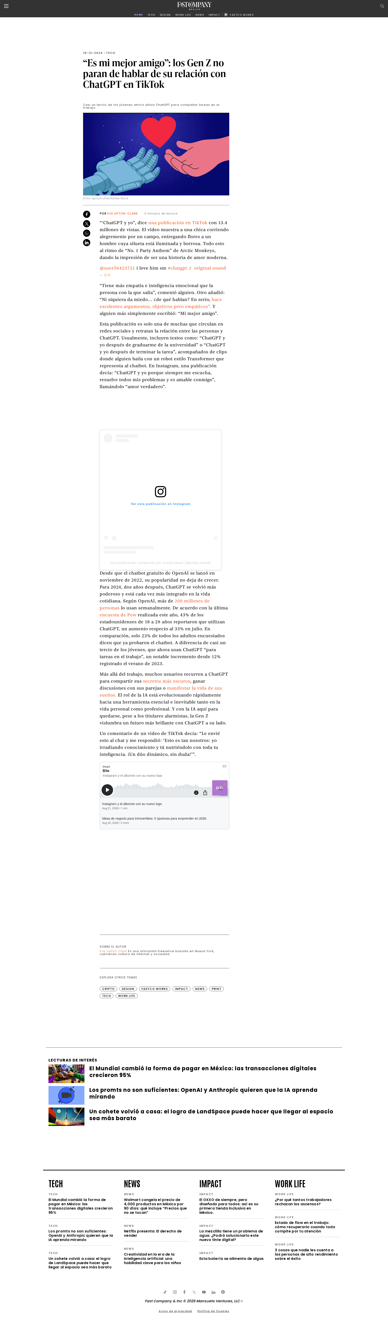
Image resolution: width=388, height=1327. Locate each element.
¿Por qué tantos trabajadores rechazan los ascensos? (303, 1202)
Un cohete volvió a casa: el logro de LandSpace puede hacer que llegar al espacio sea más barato (80, 1263)
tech (55, 1183)
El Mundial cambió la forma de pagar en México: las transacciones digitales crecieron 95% (80, 1206)
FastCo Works (154, 989)
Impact (181, 989)
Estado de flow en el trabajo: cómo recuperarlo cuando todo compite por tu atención (305, 1227)
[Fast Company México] (194, 6)
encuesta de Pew (118, 615)
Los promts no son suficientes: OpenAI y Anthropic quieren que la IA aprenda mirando (80, 1235)
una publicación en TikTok (177, 223)
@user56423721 (117, 268)
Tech (110, 53)
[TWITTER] (194, 1292)
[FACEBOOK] (184, 1292)
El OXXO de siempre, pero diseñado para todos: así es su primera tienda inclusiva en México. (228, 1206)
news (132, 1183)
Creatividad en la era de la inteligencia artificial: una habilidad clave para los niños (152, 1258)
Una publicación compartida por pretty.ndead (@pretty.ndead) (160, 562)
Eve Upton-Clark (122, 213)
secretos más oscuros (166, 681)
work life (290, 1183)
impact (210, 1183)
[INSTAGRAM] (174, 1292)
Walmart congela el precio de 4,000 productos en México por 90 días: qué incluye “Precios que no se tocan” (155, 1206)
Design (128, 989)
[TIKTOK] (165, 1292)
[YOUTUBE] (203, 1292)
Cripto (108, 989)
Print (216, 989)
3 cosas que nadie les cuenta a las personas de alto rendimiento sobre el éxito (306, 1254)
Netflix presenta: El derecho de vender (153, 1233)
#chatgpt (177, 268)
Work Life (126, 996)
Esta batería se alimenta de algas (231, 1258)
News (200, 989)
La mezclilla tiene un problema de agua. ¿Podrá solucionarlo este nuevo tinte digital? (231, 1235)
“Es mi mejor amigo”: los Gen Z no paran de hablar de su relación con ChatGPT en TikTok (154, 73)
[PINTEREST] (223, 1292)
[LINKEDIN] (213, 1292)
